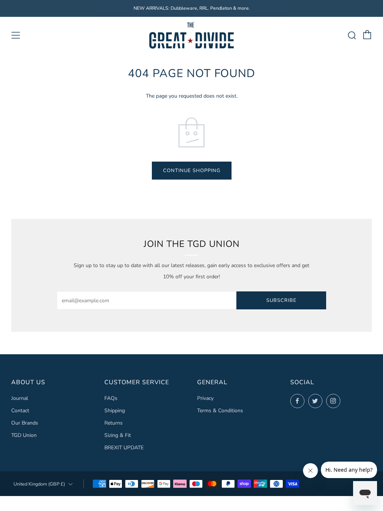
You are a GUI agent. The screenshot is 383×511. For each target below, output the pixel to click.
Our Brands (24, 422)
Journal (19, 398)
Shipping (114, 410)
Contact (20, 410)
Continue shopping (191, 170)
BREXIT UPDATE (124, 447)
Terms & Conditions (220, 410)
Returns (113, 422)
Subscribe (281, 300)
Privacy (205, 398)
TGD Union (24, 435)
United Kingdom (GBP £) (39, 484)
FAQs (110, 398)
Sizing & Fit (117, 435)
